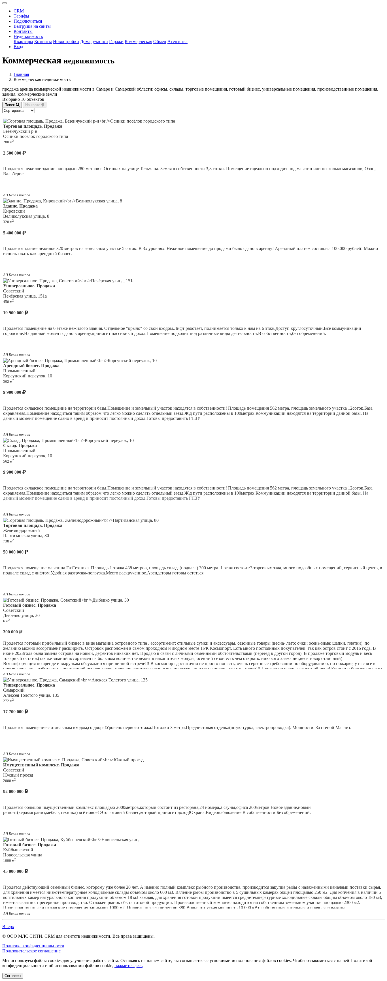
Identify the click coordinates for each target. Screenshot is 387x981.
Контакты (23, 31)
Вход (18, 46)
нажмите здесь (128, 965)
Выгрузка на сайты (32, 26)
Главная (21, 74)
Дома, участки (94, 41)
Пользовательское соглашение (31, 950)
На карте (33, 105)
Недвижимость (28, 36)
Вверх (8, 926)
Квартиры (23, 41)
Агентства (177, 41)
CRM (19, 10)
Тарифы (21, 16)
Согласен (13, 976)
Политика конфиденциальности (33, 945)
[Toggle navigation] (4, 3)
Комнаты (43, 41)
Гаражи (116, 41)
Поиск (10, 105)
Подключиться (28, 21)
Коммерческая (138, 41)
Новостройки (66, 41)
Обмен (159, 41)
